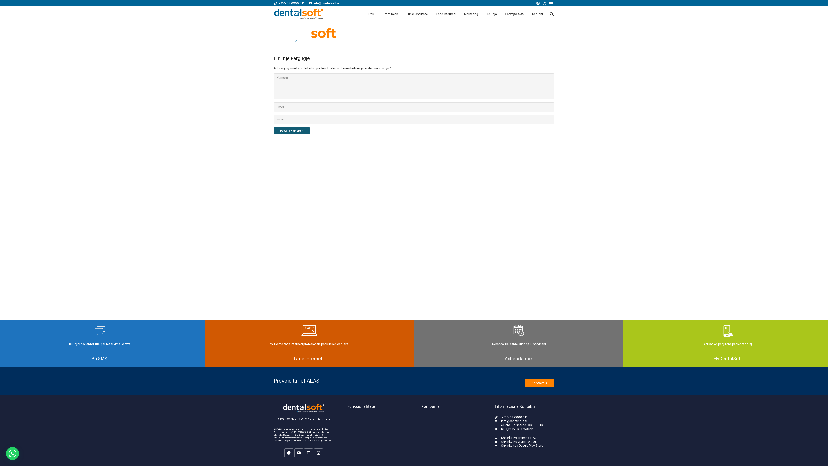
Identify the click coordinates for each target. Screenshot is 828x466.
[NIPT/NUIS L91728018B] (498, 429)
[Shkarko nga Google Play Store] (498, 445)
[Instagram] (544, 3)
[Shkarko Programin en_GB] (498, 442)
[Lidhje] (299, 14)
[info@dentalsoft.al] (498, 421)
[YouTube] (551, 3)
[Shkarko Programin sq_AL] (498, 438)
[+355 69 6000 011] (498, 417)
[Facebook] (538, 3)
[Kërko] (551, 14)
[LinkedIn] (308, 453)
